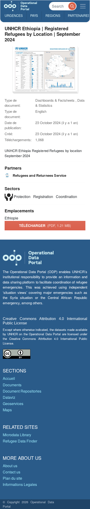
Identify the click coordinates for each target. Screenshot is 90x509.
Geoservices (13, 403)
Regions (52, 15)
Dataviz (9, 397)
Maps (7, 409)
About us (10, 465)
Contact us (11, 472)
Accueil (9, 378)
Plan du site (12, 478)
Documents (12, 384)
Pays (34, 15)
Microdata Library (17, 434)
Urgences (14, 15)
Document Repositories (22, 391)
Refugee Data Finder (20, 441)
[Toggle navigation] (83, 6)
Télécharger (45, 225)
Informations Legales (20, 484)
